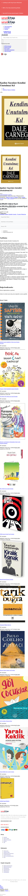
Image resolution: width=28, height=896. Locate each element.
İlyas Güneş (7, 48)
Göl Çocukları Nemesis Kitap (6, 721)
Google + (15, 214)
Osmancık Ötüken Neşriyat (5, 624)
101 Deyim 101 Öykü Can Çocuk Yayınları (9, 396)
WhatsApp (23, 214)
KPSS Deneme (7, 46)
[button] (4, 34)
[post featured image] (12, 339)
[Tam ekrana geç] (2, 894)
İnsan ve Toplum (14, 197)
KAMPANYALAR (7, 31)
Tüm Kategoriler (8, 26)
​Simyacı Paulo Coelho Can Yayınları (7, 670)
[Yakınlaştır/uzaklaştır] (0, 894)
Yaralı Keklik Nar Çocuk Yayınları (7, 771)
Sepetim (2, 890)
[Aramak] (2, 41)
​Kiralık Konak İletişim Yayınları (6, 579)
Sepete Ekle (3, 213)
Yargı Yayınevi (7, 51)
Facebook (2, 214)
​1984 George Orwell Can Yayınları (7, 534)
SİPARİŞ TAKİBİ (7, 32)
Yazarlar (6, 29)
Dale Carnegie (10, 198)
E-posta (19, 214)
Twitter (6, 214)
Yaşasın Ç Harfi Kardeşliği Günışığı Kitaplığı (9, 388)
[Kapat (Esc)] (4, 894)
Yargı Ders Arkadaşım (9, 49)
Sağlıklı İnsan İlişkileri (4, 801)
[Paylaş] (3, 894)
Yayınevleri (6, 27)
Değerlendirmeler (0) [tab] (8, 232)
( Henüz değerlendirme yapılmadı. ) (6, 194)
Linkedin (10, 214)
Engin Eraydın (7, 47)
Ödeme (6, 890)
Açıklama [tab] (5, 231)
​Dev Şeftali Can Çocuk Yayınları (6, 488)
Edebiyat (8, 197)
